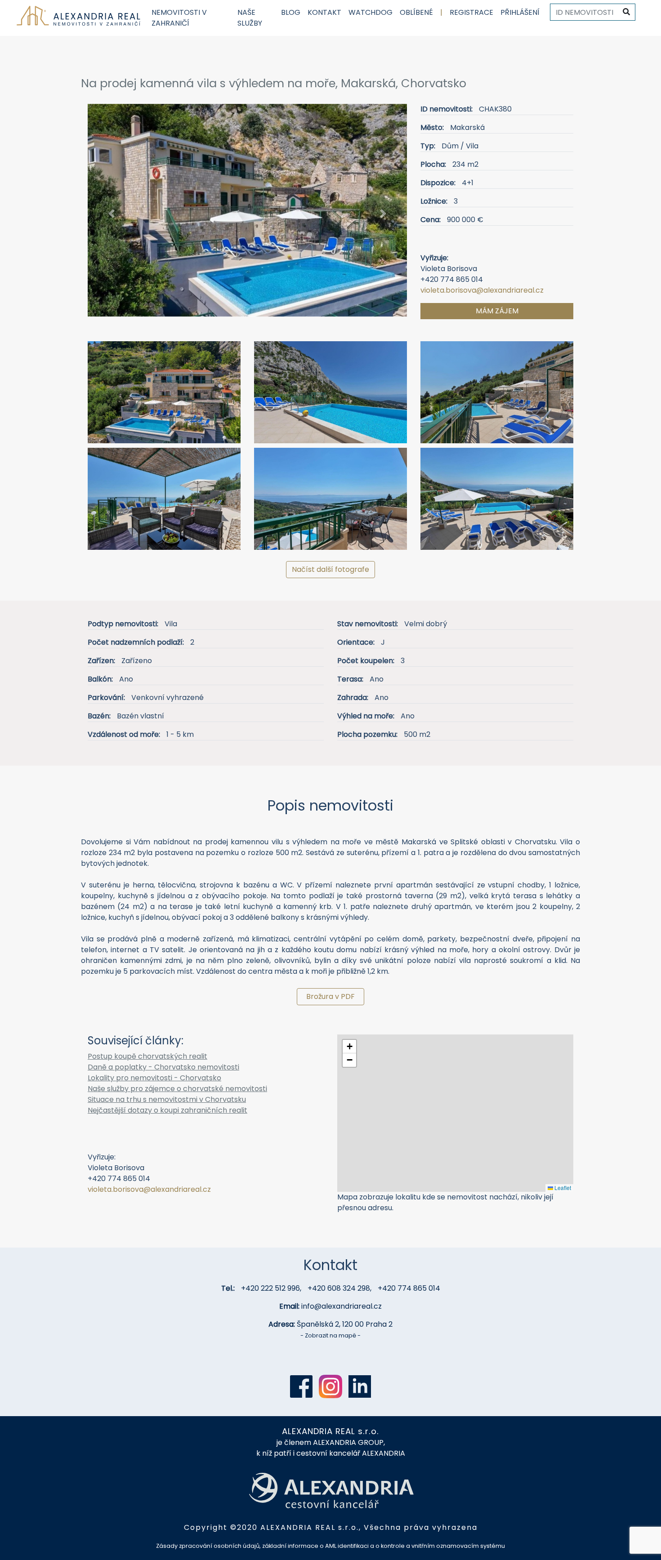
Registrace (471, 12)
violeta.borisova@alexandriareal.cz (482, 290)
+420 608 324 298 (339, 1288)
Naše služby (249, 17)
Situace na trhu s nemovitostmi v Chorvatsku (167, 1099)
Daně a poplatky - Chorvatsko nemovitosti (163, 1067)
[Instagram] (330, 1386)
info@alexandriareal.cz (341, 1306)
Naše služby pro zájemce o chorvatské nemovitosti (177, 1088)
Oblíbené (416, 12)
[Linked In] (359, 1386)
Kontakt (324, 12)
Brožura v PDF (330, 996)
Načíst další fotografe (330, 569)
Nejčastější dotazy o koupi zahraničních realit (167, 1110)
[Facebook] (301, 1386)
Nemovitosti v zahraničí (179, 17)
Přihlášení (520, 12)
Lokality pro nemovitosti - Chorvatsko (154, 1078)
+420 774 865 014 (409, 1288)
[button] (112, 214)
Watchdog (370, 12)
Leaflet (562, 1187)
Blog (290, 12)
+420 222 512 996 (270, 1288)
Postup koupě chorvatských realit (147, 1056)
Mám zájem (497, 311)
